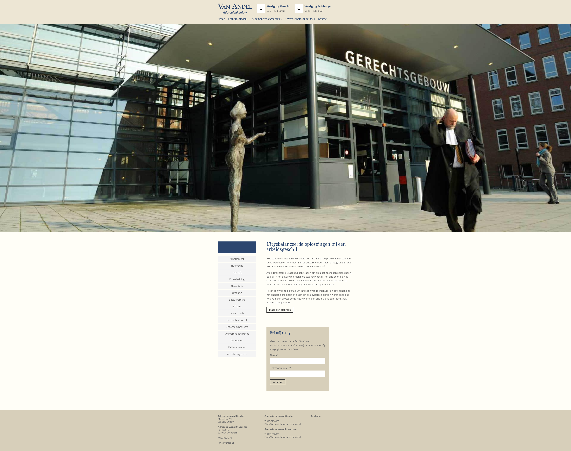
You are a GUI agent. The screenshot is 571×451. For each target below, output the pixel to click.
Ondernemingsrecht (237, 326)
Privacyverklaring (226, 442)
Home (221, 18)
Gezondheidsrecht (237, 320)
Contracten (237, 340)
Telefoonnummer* (280, 368)
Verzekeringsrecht (237, 354)
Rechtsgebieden (237, 18)
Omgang (237, 292)
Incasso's (237, 272)
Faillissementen (237, 347)
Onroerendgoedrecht (237, 333)
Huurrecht (237, 265)
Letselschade (237, 313)
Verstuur (278, 382)
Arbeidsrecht (237, 258)
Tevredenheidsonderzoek (300, 18)
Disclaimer (316, 416)
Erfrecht (236, 306)
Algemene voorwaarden (266, 18)
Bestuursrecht (237, 299)
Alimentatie (237, 286)
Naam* (274, 355)
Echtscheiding (237, 279)
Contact (322, 18)
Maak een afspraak (280, 309)
